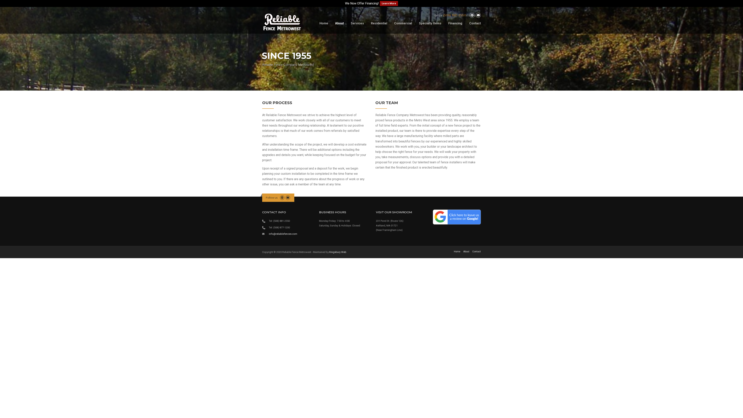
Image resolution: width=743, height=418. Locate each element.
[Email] (478, 15)
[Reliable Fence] (282, 22)
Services (357, 23)
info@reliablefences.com (283, 233)
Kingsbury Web (337, 252)
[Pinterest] (472, 15)
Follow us (271, 197)
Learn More (389, 3)
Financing (455, 23)
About (339, 23)
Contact (475, 23)
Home (323, 23)
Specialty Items (430, 23)
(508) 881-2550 (454, 15)
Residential (379, 23)
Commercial (403, 23)
